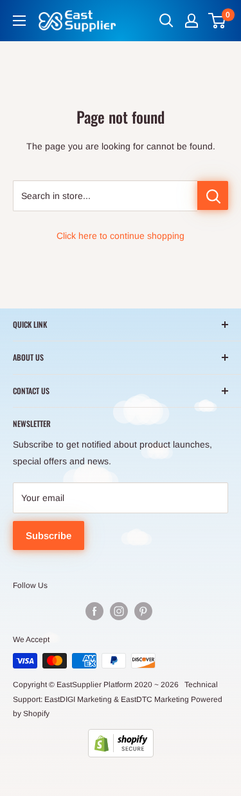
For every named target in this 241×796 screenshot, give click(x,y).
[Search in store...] (212, 195)
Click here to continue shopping (120, 236)
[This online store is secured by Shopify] (120, 743)
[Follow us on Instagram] (119, 611)
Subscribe (48, 535)
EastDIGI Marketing (78, 699)
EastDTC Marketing (155, 699)
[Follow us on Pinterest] (143, 611)
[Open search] (166, 21)
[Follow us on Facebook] (94, 611)
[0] (218, 20)
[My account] (191, 21)
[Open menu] (19, 20)
